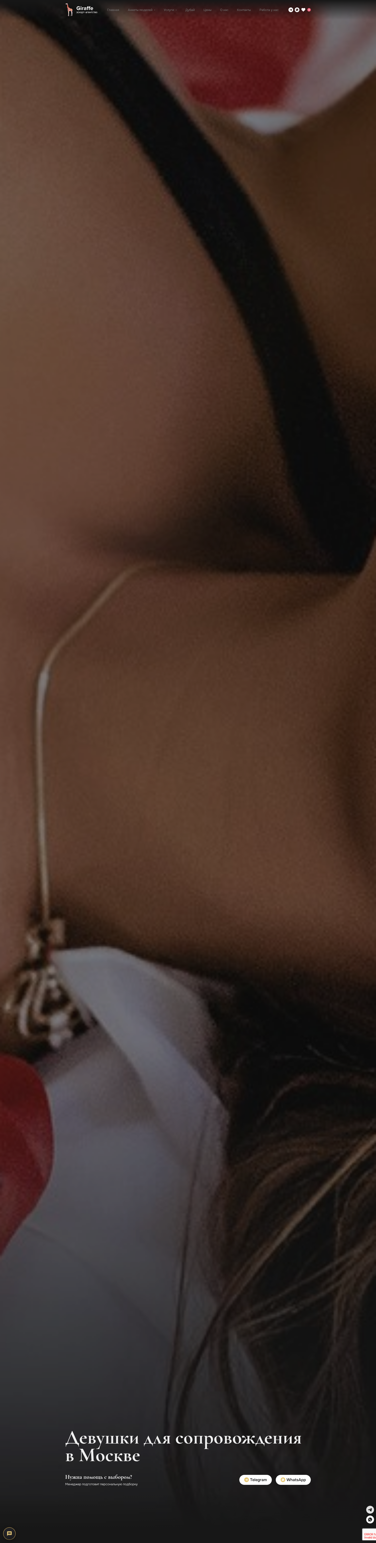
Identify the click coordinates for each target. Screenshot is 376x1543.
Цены (207, 10)
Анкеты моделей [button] (140, 10)
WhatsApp (295, 1479)
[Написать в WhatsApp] (297, 9)
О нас (224, 10)
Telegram (258, 1479)
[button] (370, 1510)
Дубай (190, 10)
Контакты (244, 10)
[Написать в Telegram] (290, 9)
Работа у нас (269, 10)
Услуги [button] (169, 10)
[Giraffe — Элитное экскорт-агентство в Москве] (81, 9)
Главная (113, 10)
